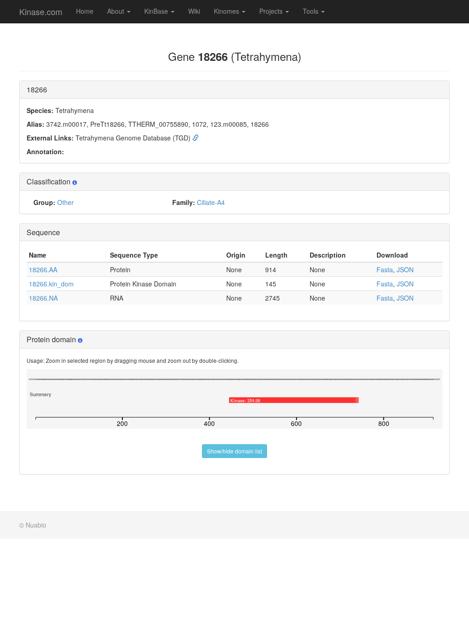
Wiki (194, 11)
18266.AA (43, 269)
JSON (405, 269)
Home (84, 11)
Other (65, 202)
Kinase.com (40, 11)
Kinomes (227, 11)
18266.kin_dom (51, 283)
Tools (311, 11)
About (116, 11)
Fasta (384, 269)
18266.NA (43, 297)
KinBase (157, 11)
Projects (271, 11)
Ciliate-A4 (211, 202)
